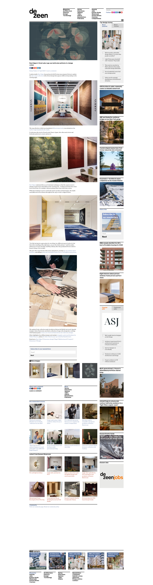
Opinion (80, 12)
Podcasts (80, 18)
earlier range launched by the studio (39, 130)
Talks (79, 14)
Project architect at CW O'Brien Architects (111, 360)
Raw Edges (41, 74)
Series (79, 9)
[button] (122, 20)
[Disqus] (63, 528)
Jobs (93, 11)
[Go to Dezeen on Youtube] (122, 13)
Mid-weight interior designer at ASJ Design (113, 336)
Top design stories (106, 22)
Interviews (81, 11)
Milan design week (58, 128)
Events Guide (96, 12)
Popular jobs (104, 308)
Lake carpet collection (37, 76)
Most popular (104, 25)
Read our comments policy (51, 507)
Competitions (96, 18)
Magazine (66, 9)
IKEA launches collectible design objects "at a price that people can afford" (113, 54)
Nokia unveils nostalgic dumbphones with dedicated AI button (113, 79)
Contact (75, 580)
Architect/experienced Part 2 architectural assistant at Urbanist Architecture (113, 343)
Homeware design (48, 339)
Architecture (67, 11)
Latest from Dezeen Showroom (40, 454)
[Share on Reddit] (36, 68)
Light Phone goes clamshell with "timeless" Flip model (112, 59)
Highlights (36, 551)
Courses (95, 17)
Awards (94, 9)
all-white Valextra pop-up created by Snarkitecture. (57, 336)
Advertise (75, 577)
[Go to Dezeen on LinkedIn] (116, 13)
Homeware (32, 340)
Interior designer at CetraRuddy (110, 348)
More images (35, 361)
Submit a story (77, 576)
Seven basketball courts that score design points (113, 72)
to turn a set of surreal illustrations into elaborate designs (57, 332)
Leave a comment (51, 71)
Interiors (66, 12)
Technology (67, 15)
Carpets (70, 339)
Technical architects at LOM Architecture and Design (113, 354)
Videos (79, 15)
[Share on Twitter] (32, 68)
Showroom (95, 14)
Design (65, 14)
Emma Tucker (33, 71)
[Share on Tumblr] (40, 68)
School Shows (96, 15)
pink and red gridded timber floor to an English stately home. (59, 252)
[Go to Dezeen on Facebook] (118, 13)
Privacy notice (77, 579)
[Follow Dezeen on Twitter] (120, 13)
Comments (76, 574)
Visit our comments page (36, 507)
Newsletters (81, 17)
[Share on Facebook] (30, 68)
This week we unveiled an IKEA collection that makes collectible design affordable (113, 66)
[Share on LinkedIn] (38, 68)
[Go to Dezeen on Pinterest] (112, 13)
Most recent (116, 25)
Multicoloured (63, 339)
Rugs (56, 339)
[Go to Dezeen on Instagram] (114, 13)
